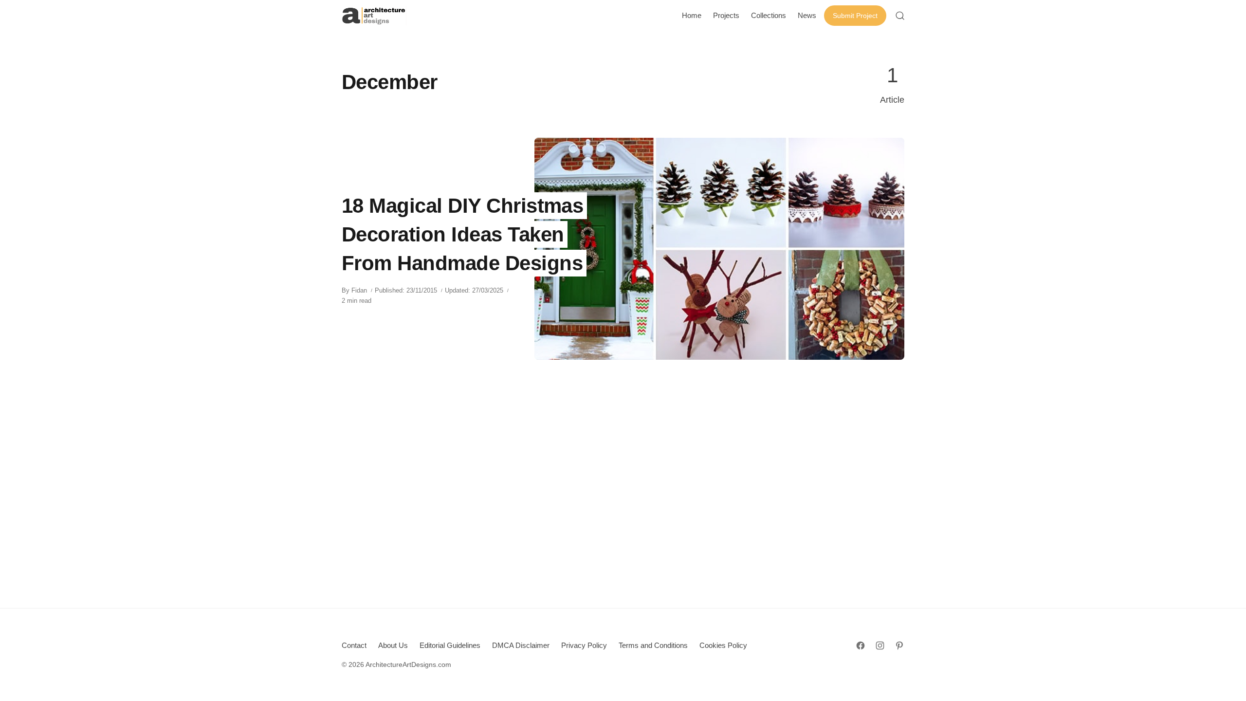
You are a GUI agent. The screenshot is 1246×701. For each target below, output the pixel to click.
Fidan (359, 290)
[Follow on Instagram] (880, 645)
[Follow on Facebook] (860, 645)
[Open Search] (900, 15)
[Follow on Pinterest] (899, 645)
